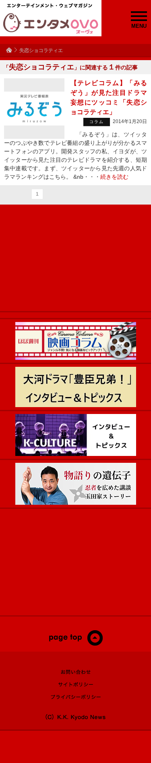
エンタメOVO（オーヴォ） (50, 23)
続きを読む (114, 177)
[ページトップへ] (75, 644)
